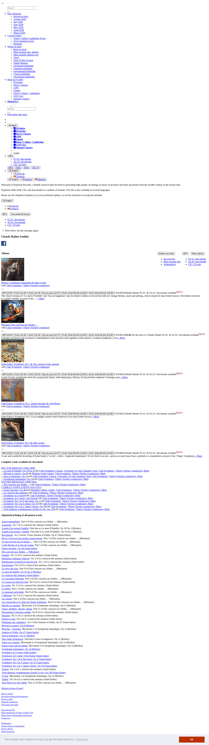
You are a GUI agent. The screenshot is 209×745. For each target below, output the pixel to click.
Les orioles (7, 598)
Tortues (5, 669)
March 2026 (19, 33)
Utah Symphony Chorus (51, 471)
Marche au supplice (11, 605)
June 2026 (18, 24)
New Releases (14, 13)
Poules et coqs (8, 619)
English (14, 179)
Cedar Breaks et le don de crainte (18, 545)
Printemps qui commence (14, 622)
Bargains (17, 44)
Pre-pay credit (7, 699)
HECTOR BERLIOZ (18, 468)
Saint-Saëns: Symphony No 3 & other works (22, 443)
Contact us (5, 718)
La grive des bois (10, 568)
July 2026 (18, 22)
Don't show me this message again (21, 230)
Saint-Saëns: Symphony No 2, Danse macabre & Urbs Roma (30, 403)
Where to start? (14, 46)
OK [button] (191, 739)
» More (40, 298)
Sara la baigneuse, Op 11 (16, 476)
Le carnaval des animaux (16, 492)
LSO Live (18, 96)
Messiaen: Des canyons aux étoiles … (19, 325)
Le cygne (6, 585)
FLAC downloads (22, 159)
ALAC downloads (22, 161)
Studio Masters (20, 63)
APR (15, 87)
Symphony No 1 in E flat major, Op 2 (22, 501)
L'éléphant (7, 595)
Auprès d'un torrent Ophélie (15, 528)
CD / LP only (19, 164)
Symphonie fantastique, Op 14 (18, 479)
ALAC (26, 167)
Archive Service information (13, 726)
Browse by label (15, 79)
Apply (16, 153)
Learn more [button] (82, 739)
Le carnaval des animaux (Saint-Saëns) (20, 575)
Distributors (6, 723)
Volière (5, 679)
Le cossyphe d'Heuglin (13, 578)
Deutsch (20, 176)
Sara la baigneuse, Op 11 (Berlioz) (18, 635)
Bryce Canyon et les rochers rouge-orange (22, 538)
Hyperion (18, 82)
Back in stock (20, 49)
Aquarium (6, 525)
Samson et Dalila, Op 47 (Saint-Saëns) (20, 632)
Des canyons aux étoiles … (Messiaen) (20, 552)
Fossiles (5, 555)
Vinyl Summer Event (23, 41)
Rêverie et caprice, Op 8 (15, 473)
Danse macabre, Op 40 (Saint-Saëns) (19, 548)
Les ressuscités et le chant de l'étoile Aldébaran (24, 602)
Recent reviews (20, 16)
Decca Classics (20, 85)
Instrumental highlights (24, 71)
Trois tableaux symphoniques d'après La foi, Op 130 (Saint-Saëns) (34, 672)
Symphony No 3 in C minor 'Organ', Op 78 (25, 506)
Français (20, 173)
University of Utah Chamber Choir (80, 471)
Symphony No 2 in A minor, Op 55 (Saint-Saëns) (25, 662)
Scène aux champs (11, 642)
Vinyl (16, 57)
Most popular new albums (26, 52)
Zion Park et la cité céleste (14, 682)
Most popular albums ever (26, 55)
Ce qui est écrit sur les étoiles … (17, 541)
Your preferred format (20, 214)
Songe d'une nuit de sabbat (15, 645)
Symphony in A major (14, 495)
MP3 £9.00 (7, 293)
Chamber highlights (22, 68)
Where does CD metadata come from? (16, 715)
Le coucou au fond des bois (15, 582)
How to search (7, 694)
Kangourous (8, 565)
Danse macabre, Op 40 (15, 490)
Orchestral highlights (23, 66)
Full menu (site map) (17, 114)
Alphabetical (169, 264)
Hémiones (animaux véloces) (16, 558)
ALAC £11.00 (34, 293)
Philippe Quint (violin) (43, 473)
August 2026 (19, 19)
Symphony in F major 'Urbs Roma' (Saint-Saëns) (25, 656)
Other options (198, 253)
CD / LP (35, 167)
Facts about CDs (8, 710)
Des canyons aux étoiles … (17, 484)
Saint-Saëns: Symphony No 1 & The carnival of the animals (30, 364)
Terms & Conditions (9, 702)
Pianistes (6, 615)
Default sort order (166, 253)
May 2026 (18, 27)
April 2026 (18, 30)
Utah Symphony (14, 285)
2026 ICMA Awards (23, 60)
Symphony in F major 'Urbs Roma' (20, 498)
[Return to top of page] (12, 688)
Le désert (6, 588)
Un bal (5, 676)
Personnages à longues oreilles (16, 612)
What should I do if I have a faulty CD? (17, 712)
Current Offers (14, 35)
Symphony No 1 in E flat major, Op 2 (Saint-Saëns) (27, 659)
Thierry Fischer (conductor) (36, 285)
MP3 (11, 156)
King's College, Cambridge (26, 93)
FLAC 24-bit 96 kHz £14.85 (74, 293)
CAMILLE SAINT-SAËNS (21, 487)
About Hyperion (8, 731)
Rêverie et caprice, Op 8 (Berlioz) (18, 625)
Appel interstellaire (11, 521)
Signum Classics (21, 98)
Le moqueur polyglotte (13, 592)
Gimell (16, 90)
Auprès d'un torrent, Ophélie (15, 531)
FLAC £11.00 (20, 293)
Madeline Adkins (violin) (43, 490)
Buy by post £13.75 (51, 293)
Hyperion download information (14, 696)
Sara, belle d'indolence (12, 639)
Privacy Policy (7, 729)
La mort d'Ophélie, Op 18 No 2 (19, 471)
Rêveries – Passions (11, 629)
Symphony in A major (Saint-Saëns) (19, 652)
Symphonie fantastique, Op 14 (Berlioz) (21, 649)
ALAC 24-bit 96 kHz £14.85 (101, 293)
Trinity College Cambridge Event (29, 38)
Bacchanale (7, 535)
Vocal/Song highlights (24, 77)
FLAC (18, 167)
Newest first (169, 259)
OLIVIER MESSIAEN (19, 481)
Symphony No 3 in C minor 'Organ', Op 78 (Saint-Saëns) (29, 666)
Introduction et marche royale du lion (19, 562)
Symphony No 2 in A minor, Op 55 (21, 503)
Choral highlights (21, 74)
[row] (104, 279)
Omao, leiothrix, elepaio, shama (17, 609)
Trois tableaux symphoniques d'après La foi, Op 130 (29, 509)
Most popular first (172, 261)
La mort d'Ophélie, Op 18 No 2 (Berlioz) (21, 572)
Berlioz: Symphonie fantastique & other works (23, 282)
